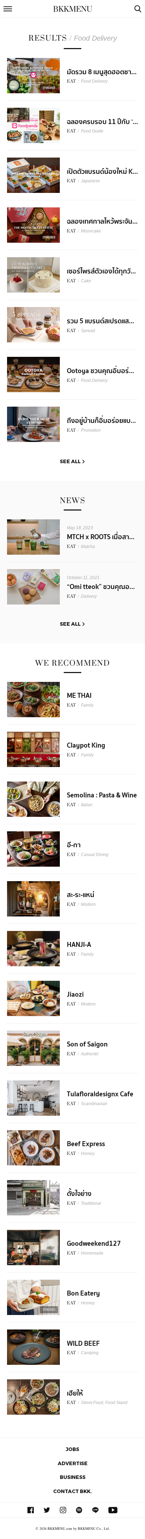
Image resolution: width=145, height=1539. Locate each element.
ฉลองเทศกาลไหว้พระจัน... (102, 221)
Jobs (72, 1449)
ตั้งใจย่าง (79, 1194)
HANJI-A (79, 944)
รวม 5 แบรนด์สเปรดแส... (100, 321)
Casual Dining (94, 854)
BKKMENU (72, 9)
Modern (88, 904)
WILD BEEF (83, 1343)
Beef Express (86, 1144)
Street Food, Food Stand (104, 1402)
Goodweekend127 (94, 1243)
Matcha (88, 546)
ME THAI (79, 695)
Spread (88, 330)
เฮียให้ (75, 1393)
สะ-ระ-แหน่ (80, 895)
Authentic (90, 1053)
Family (87, 705)
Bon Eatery (83, 1293)
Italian (87, 804)
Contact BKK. (72, 1491)
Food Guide (92, 131)
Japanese (90, 180)
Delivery (89, 596)
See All (70, 461)
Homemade (92, 1253)
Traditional (91, 1203)
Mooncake (91, 231)
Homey (88, 1153)
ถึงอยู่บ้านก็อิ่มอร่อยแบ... (101, 420)
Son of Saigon (87, 1044)
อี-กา (74, 845)
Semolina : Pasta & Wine (102, 795)
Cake (86, 280)
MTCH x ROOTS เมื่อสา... (100, 537)
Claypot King (86, 745)
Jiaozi (75, 994)
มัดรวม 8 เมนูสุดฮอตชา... (102, 72)
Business (73, 1477)
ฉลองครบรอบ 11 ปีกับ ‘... (102, 122)
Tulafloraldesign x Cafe (100, 1094)
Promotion (91, 430)
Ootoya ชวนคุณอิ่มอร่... (100, 371)
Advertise (73, 1463)
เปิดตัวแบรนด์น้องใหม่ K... (102, 171)
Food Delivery (94, 81)
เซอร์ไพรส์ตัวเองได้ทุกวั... (101, 271)
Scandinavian (94, 1103)
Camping (90, 1352)
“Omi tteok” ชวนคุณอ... (101, 587)
